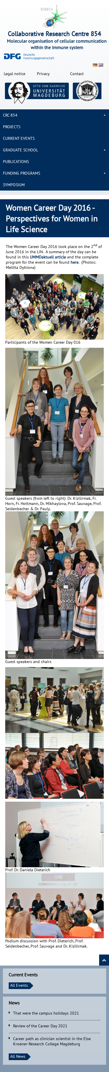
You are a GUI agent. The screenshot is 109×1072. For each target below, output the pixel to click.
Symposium (14, 184)
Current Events (19, 138)
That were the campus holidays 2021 (46, 1013)
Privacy (43, 73)
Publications (16, 161)
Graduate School (20, 150)
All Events (19, 985)
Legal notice (14, 73)
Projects (11, 126)
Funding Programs (21, 173)
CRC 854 (10, 115)
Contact (77, 73)
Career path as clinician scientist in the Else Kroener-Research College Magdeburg (52, 1041)
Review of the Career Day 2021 (40, 1025)
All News (17, 1056)
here (74, 262)
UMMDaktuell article (48, 257)
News (14, 1002)
